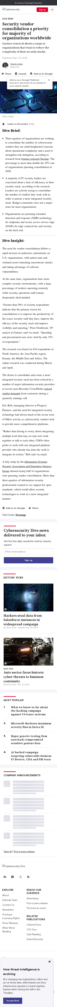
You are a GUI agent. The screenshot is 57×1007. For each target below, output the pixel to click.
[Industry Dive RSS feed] (28, 877)
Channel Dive (34, 924)
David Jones (16, 64)
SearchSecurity (35, 939)
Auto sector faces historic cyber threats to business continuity (23, 676)
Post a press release (24, 851)
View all (8, 851)
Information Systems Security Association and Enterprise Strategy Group (27, 466)
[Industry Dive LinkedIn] (5, 877)
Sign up (42, 9)
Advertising (32, 898)
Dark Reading (34, 934)
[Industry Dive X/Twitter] (20, 877)
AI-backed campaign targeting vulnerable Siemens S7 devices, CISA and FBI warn (31, 755)
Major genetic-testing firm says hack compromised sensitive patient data (29, 739)
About (5, 895)
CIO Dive (31, 929)
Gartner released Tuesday (35, 159)
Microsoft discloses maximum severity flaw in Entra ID (31, 725)
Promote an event (36, 908)
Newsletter (8, 909)
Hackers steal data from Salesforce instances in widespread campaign (22, 619)
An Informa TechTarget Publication (28, 3)
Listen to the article (20, 124)
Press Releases (10, 922)
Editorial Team (9, 899)
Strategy (21, 514)
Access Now (13, 1000)
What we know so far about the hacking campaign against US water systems (29, 710)
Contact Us (8, 904)
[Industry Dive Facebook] (12, 877)
